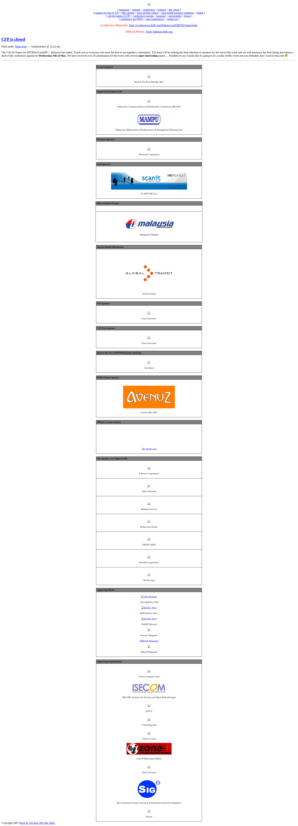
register (136, 9)
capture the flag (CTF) (107, 12)
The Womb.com (149, 449)
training (162, 9)
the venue (174, 9)
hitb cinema (128, 12)
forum (187, 16)
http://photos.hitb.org (159, 31)
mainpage (124, 9)
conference (149, 9)
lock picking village (147, 12)
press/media (174, 16)
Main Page (21, 46)
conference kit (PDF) (131, 19)
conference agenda (143, 16)
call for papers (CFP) (119, 16)
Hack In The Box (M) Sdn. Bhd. (37, 823)
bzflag (200, 12)
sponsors (161, 16)
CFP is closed (13, 39)
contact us (172, 19)
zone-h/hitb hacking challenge (177, 12)
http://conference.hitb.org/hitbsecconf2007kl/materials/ (163, 25)
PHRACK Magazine (149, 641)
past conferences (155, 19)
